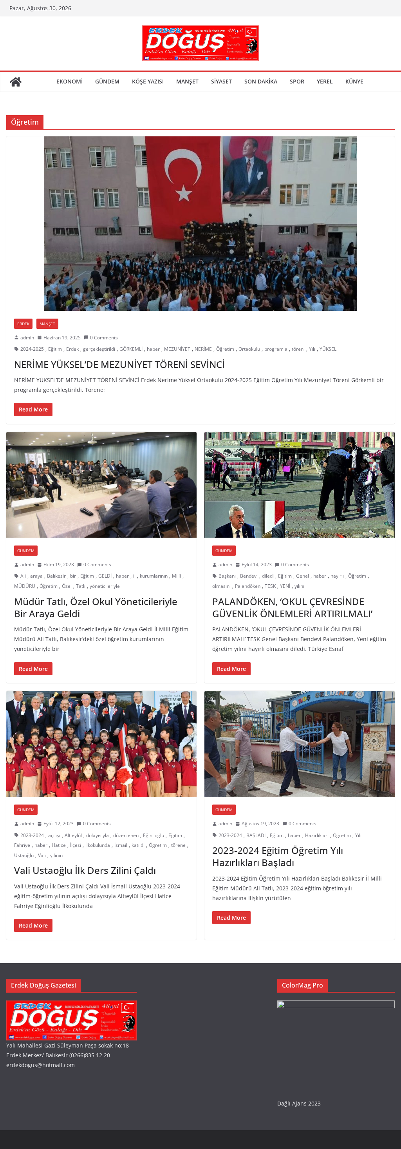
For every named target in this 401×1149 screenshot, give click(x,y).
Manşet (187, 81)
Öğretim (225, 349)
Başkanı (227, 576)
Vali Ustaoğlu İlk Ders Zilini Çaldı (85, 870)
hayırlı (337, 576)
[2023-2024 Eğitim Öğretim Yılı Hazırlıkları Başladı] (299, 744)
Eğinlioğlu (153, 835)
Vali (42, 855)
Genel (302, 576)
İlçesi (75, 845)
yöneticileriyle (105, 586)
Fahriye (22, 845)
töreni (298, 349)
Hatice (59, 845)
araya (36, 576)
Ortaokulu (249, 349)
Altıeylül (73, 835)
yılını (299, 586)
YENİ (285, 586)
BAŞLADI (256, 835)
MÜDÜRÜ (24, 586)
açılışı (54, 835)
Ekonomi (69, 81)
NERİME (203, 349)
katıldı (138, 845)
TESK (270, 586)
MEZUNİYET (177, 349)
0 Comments (104, 337)
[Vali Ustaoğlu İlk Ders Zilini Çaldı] (101, 744)
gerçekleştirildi (99, 349)
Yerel (325, 81)
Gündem (107, 81)
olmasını (221, 586)
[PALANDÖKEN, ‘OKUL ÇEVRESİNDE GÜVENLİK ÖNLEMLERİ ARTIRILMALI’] (299, 485)
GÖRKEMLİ (131, 349)
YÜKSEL (328, 349)
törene (178, 845)
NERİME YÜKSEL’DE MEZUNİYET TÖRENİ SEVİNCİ (119, 364)
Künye (354, 81)
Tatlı (80, 586)
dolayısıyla (97, 835)
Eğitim (55, 349)
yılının (56, 855)
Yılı (312, 349)
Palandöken (247, 586)
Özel (67, 586)
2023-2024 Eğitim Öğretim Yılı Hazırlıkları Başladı (277, 856)
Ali (23, 576)
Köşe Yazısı (148, 81)
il (134, 576)
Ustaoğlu (24, 855)
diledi (268, 576)
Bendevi (249, 576)
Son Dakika (260, 81)
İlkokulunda (97, 845)
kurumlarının (154, 576)
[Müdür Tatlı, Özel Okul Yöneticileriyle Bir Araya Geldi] (101, 485)
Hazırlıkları (317, 835)
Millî (176, 576)
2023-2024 (32, 835)
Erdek (23, 323)
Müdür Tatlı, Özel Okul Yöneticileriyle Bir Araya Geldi (95, 607)
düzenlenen (126, 835)
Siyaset (221, 81)
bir (73, 576)
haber (153, 349)
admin (27, 337)
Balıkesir (56, 576)
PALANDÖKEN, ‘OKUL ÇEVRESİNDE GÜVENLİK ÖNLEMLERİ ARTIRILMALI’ (292, 607)
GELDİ (105, 576)
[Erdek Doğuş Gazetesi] (15, 81)
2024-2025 (32, 349)
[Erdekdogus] (71, 1005)
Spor (297, 81)
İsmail (120, 845)
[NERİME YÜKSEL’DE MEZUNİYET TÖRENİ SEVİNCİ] (200, 223)
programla (275, 349)
